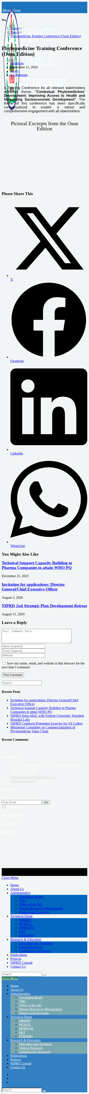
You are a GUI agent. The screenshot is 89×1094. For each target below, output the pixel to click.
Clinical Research (31, 947)
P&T (22, 931)
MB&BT (25, 920)
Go (46, 802)
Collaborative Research (35, 951)
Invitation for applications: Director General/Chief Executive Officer (33, 586)
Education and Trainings (35, 943)
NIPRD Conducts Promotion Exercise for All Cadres (46, 723)
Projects (15, 959)
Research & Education (25, 939)
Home (14, 885)
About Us (17, 889)
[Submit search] (44, 975)
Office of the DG (30, 904)
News (14, 71)
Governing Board (31, 897)
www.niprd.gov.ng (23, 781)
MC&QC (25, 924)
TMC (23, 900)
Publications (18, 955)
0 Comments (19, 75)
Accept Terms (15, 807)
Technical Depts (21, 916)
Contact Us (18, 966)
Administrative (20, 893)
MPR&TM (26, 928)
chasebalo (17, 63)
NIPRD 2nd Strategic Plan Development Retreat (44, 605)
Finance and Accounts (34, 912)
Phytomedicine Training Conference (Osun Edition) (45, 36)
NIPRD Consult (21, 962)
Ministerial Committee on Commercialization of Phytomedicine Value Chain (42, 729)
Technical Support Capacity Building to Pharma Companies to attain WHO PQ (37, 565)
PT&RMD (26, 935)
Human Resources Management (41, 908)
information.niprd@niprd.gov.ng (32, 777)
